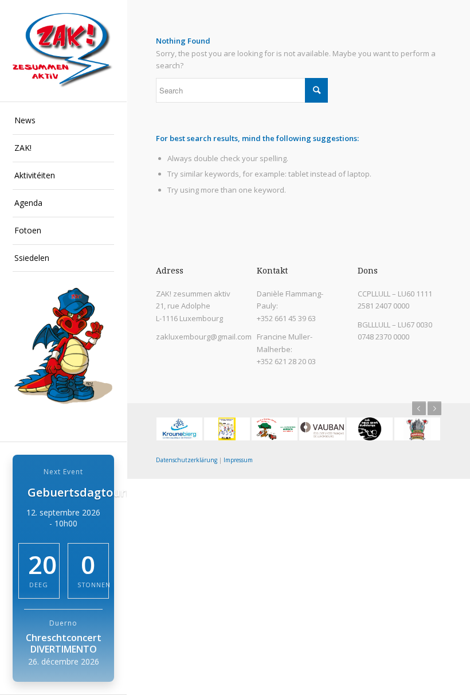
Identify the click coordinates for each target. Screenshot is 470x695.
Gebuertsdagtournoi (85, 492)
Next (434, 408)
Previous (419, 408)
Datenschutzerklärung (186, 460)
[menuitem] (63, 121)
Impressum (238, 460)
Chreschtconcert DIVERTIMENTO (63, 643)
